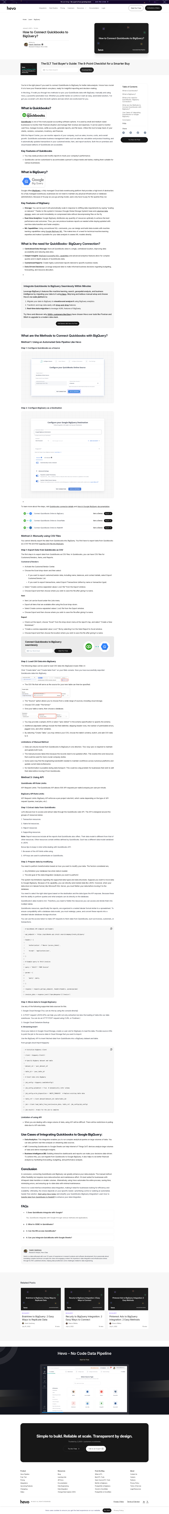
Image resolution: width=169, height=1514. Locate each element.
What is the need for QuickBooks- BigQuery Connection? (130, 100)
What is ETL (98, 1474)
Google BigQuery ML (54, 231)
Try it (107, 513)
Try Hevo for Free (134, 140)
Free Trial (23, 1477)
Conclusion (127, 120)
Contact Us (133, 1474)
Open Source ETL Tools (102, 1480)
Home (25, 19)
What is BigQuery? (129, 94)
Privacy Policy (134, 1483)
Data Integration (63, 1489)
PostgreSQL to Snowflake (103, 1492)
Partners (133, 1480)
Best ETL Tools (99, 1477)
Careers (132, 1477)
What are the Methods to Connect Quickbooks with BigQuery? (131, 107)
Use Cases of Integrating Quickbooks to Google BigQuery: (131, 114)
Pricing (22, 1480)
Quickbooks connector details (61, 506)
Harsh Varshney (35, 44)
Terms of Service (135, 1486)
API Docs (60, 1480)
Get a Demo (98, 513)
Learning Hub (62, 1477)
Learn (30, 19)
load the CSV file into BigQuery (51, 544)
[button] (67, 1215)
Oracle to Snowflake (101, 1489)
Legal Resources (135, 1489)
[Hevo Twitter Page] (147, 1501)
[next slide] (133, 1389)
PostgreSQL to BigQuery (102, 1486)
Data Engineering (63, 1486)
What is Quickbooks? (130, 91)
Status (22, 1492)
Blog (59, 1474)
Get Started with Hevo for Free (67, 323)
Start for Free (136, 8)
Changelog (23, 1489)
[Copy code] (111, 929)
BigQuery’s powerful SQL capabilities (54, 256)
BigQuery (25, 1313)
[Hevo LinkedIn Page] (144, 1501)
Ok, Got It (107, 1510)
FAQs (124, 123)
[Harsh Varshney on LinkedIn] (42, 44)
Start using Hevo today (47, 1194)
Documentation (62, 1483)
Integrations (24, 1483)
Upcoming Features (26, 1486)
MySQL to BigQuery (101, 1483)
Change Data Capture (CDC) (67, 1492)
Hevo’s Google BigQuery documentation (93, 506)
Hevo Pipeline (24, 1474)
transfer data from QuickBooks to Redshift (38, 1197)
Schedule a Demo (153, 8)
